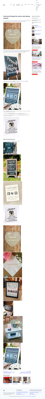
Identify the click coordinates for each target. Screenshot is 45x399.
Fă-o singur (22, 4)
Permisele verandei (18, 393)
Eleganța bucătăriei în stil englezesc (34, 392)
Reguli (29, 4)
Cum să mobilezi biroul (32, 394)
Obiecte (32, 4)
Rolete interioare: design (25, 383)
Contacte (27, 396)
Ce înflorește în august (35, 18)
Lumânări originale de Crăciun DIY (20, 394)
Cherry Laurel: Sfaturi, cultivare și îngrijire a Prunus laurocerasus (36, 16)
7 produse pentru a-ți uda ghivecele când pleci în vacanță (36, 20)
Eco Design (14, 4)
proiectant (25, 4)
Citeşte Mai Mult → (34, 74)
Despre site (23, 396)
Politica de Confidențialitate (31, 396)
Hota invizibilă (31, 393)
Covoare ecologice (6, 383)
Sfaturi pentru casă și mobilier (18, 4)
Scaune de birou (15, 383)
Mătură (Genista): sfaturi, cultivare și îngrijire (36, 22)
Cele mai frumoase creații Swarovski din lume (22, 392)
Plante (11, 4)
